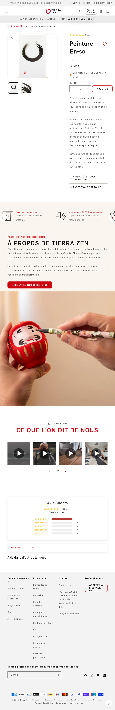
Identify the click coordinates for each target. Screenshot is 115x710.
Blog (9, 612)
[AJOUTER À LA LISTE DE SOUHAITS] (104, 44)
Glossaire (38, 595)
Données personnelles (40, 655)
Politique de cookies (39, 645)
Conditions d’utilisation (93, 700)
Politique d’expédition (44, 703)
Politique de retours (43, 623)
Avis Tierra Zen (15, 619)
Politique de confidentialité (69, 700)
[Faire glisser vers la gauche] (50, 471)
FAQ (35, 629)
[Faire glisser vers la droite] (65, 471)
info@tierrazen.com (69, 613)
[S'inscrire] (58, 674)
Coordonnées (61, 703)
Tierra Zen (24, 700)
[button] (6, 11)
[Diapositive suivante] (112, 218)
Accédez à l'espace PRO (96, 588)
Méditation (13, 26)
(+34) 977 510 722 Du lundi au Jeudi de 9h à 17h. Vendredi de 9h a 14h (68, 599)
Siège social (13, 605)
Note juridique (40, 636)
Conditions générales (38, 604)
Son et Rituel (28, 26)
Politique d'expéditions (40, 614)
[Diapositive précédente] (3, 218)
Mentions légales (76, 703)
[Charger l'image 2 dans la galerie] (26, 88)
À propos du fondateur (13, 597)
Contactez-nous (67, 585)
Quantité (73, 83)
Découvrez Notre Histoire (30, 285)
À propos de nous (16, 588)
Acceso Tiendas (91, 11)
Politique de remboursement (43, 700)
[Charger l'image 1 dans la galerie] (13, 88)
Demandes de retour (40, 587)
